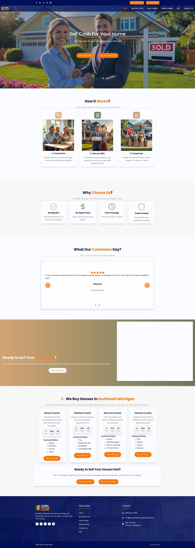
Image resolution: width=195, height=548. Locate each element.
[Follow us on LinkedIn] (40, 2)
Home (125, 8)
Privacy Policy (154, 545)
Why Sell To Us (84, 517)
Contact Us (83, 528)
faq (178, 8)
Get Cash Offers (153, 3)
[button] (95, 305)
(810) (127, 513)
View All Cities (52, 458)
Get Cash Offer (85, 55)
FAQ (80, 532)
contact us (188, 8)
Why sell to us (137, 8)
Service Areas (167, 8)
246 (130, 513)
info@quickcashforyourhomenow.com (139, 518)
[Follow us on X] (43, 2)
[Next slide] (147, 285)
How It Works (84, 521)
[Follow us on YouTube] (50, 2)
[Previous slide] (47, 285)
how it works (152, 8)
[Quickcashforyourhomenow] (5, 8)
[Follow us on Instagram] (47, 2)
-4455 (134, 513)
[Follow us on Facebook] (36, 2)
